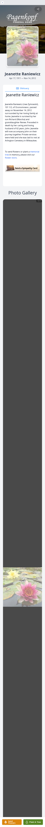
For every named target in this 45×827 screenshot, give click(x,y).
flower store (11, 157)
